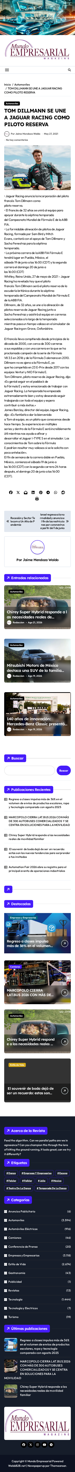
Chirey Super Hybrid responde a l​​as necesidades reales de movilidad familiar (37, 616)
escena (63, 1173)
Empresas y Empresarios (23, 917)
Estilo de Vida (17, 1064)
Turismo (13, 1317)
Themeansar (58, 1465)
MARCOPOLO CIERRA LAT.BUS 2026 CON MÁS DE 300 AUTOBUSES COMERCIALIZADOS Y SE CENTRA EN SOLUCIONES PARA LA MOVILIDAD (39, 821)
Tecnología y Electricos (23, 1308)
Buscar (17, 758)
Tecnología (15, 1299)
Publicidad (15, 1281)
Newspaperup (36, 1465)
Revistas (13, 1290)
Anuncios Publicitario (21, 1211)
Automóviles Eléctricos (23, 1229)
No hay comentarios (17, 139)
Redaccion (18, 622)
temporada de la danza (52, 1188)
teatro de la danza (19, 1188)
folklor (28, 1180)
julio (42, 1180)
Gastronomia (16, 1273)
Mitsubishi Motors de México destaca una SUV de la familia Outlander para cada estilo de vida (34, 673)
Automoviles (12, 103)
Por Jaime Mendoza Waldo (25, 133)
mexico (57, 1180)
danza (12, 1173)
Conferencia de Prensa (23, 1246)
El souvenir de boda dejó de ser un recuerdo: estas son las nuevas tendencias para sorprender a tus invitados (39, 853)
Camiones (15, 966)
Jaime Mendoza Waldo (41, 560)
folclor (12, 1180)
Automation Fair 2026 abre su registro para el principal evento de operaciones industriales (37, 869)
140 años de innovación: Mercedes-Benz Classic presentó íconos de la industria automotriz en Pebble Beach (37, 726)
